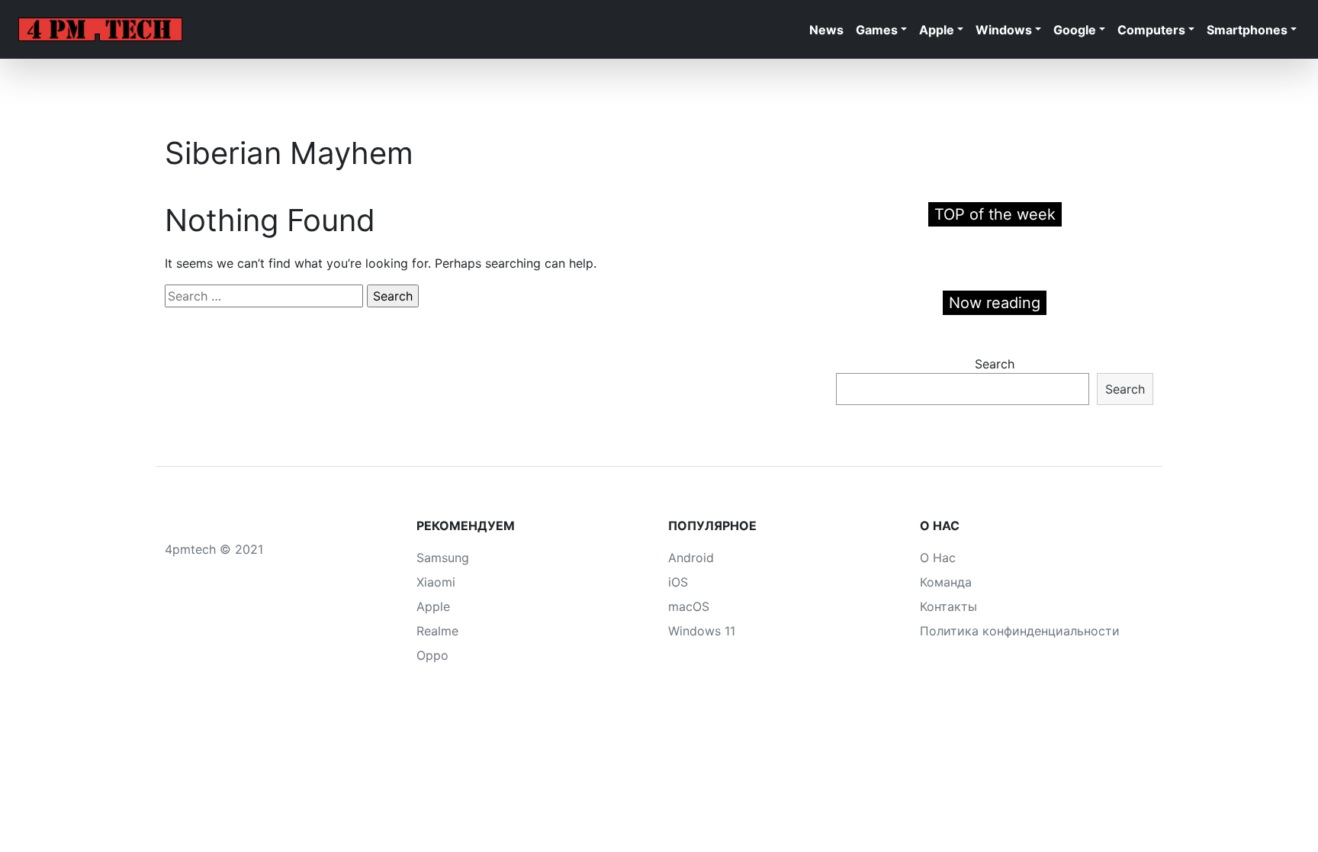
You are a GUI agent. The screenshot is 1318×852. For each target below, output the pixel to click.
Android (691, 557)
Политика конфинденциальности (1020, 630)
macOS (688, 606)
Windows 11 (701, 630)
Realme (437, 630)
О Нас (938, 557)
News (826, 29)
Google (1074, 29)
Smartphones (1247, 29)
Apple (936, 29)
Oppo (432, 655)
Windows (1004, 29)
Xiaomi (435, 582)
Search (994, 363)
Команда (946, 582)
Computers (1151, 29)
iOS (678, 582)
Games (877, 29)
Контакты (948, 606)
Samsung (442, 557)
